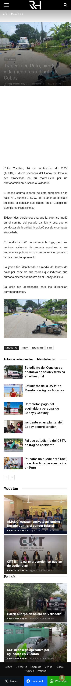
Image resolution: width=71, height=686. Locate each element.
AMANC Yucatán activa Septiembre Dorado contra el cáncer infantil (33, 524)
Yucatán (29, 670)
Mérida (48, 666)
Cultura (8, 666)
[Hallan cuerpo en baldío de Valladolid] (35, 602)
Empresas (35, 666)
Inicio (5, 14)
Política (60, 666)
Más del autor (46, 359)
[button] (65, 5)
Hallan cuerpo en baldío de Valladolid (34, 614)
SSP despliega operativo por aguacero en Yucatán (28, 652)
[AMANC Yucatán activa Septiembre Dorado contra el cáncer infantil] (35, 514)
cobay (24, 347)
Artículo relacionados (18, 359)
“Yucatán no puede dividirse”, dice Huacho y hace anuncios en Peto (46, 463)
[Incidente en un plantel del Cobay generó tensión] (13, 426)
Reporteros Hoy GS (18, 83)
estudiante (37, 347)
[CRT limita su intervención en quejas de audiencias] (35, 554)
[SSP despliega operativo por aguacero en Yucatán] (35, 642)
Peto (49, 347)
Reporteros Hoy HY (17, 618)
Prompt (41, 670)
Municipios (17, 14)
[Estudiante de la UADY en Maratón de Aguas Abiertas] (13, 390)
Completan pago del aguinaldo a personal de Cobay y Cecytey (42, 408)
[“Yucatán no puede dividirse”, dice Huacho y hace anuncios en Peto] (13, 463)
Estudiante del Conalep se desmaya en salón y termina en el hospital (45, 372)
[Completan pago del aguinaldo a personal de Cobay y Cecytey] (13, 408)
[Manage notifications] (62, 678)
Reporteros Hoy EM (17, 570)
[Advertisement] (35, 126)
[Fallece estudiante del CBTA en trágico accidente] (13, 445)
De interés (21, 666)
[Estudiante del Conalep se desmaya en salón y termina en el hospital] (13, 372)
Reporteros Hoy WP (17, 530)
